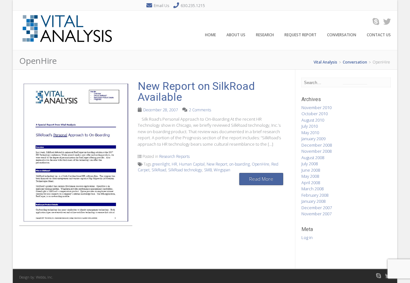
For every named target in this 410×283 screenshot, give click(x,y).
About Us (235, 35)
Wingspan (222, 170)
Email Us (161, 5)
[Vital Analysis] (67, 46)
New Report (217, 164)
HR (174, 164)
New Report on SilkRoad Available (196, 91)
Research (265, 35)
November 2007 (316, 214)
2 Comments (200, 110)
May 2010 (310, 132)
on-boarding (239, 164)
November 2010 (316, 107)
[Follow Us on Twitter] (385, 21)
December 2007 (316, 207)
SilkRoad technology (185, 170)
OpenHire (260, 164)
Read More (261, 179)
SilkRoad (159, 170)
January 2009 (313, 139)
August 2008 (312, 157)
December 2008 (316, 145)
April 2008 (310, 182)
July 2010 (309, 126)
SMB (208, 170)
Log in (307, 237)
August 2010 (312, 120)
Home (210, 35)
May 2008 (310, 176)
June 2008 (310, 170)
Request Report (300, 35)
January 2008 (313, 201)
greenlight (161, 164)
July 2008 (309, 164)
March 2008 (312, 189)
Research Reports (174, 156)
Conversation (341, 35)
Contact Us (379, 35)
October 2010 (314, 113)
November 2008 (316, 151)
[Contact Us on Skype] (374, 21)
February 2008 (314, 195)
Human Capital (192, 164)
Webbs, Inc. (44, 277)
